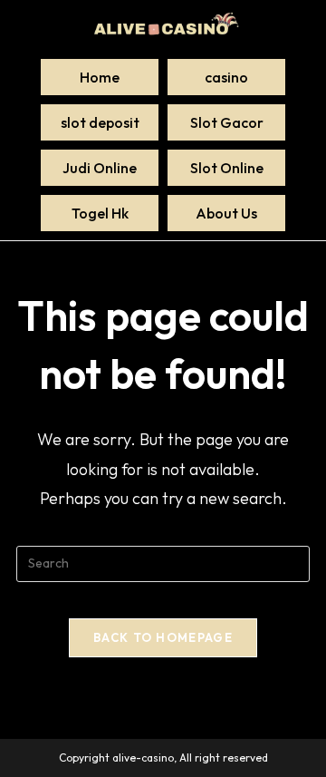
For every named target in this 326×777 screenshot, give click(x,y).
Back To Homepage (163, 637)
